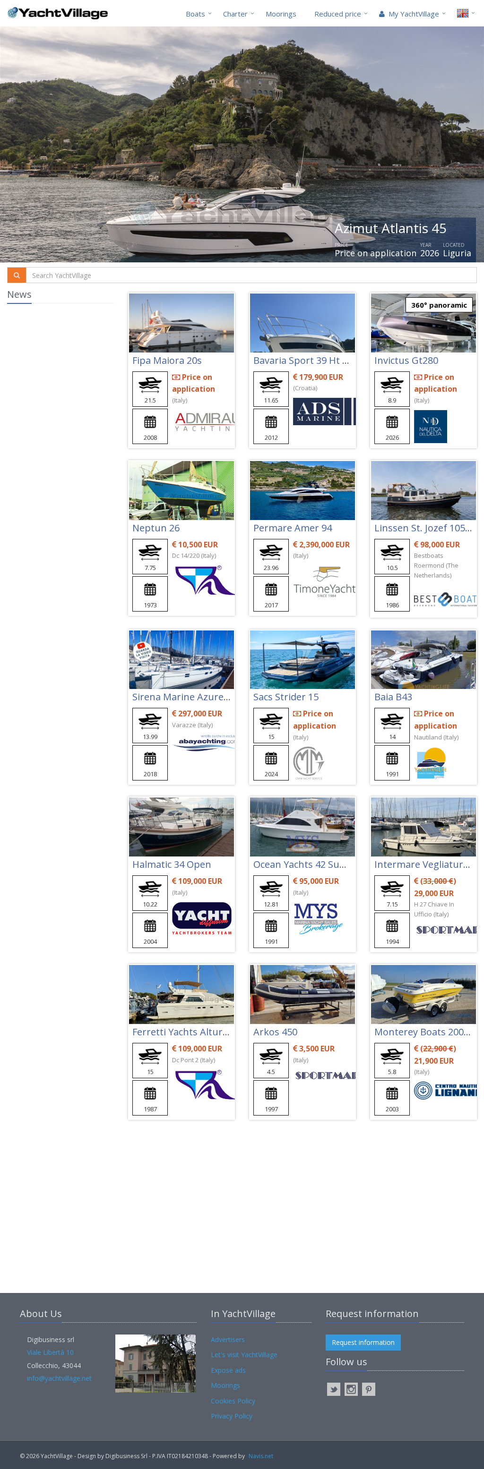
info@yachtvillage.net (59, 1378)
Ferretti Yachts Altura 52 (186, 1031)
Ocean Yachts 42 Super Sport (317, 864)
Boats (195, 13)
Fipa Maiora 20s (167, 360)
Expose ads (228, 1370)
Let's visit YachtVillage (244, 1354)
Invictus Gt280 (406, 360)
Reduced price (337, 13)
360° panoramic (439, 305)
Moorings (281, 13)
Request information (363, 1342)
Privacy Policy (231, 1415)
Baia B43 (393, 696)
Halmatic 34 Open (171, 864)
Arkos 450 (275, 1031)
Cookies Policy (233, 1400)
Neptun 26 (156, 527)
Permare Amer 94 (292, 527)
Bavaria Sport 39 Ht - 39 (305, 360)
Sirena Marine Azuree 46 (187, 696)
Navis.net (261, 1456)
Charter (235, 13)
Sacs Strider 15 (286, 696)
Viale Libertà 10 (50, 1352)
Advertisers (228, 1339)
